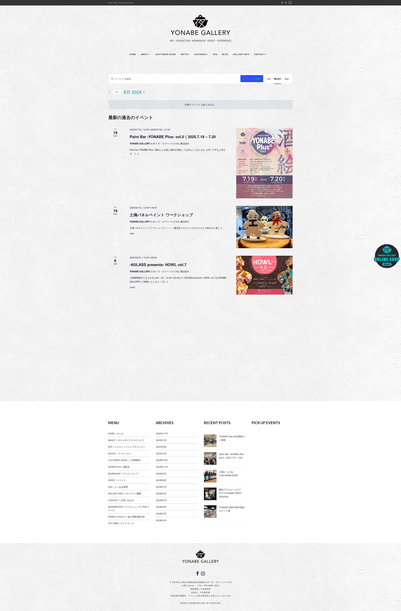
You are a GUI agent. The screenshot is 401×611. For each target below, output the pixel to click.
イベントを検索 (252, 78)
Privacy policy (126, 3)
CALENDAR (200, 54)
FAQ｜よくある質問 (118, 486)
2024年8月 (161, 480)
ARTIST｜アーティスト (119, 453)
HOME (132, 54)
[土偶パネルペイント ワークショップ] (264, 227)
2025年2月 (161, 453)
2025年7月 (161, 440)
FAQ (215, 54)
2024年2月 (161, 520)
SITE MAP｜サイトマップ (121, 523)
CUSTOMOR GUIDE (165, 54)
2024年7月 (161, 486)
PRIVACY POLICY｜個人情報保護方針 (126, 516)
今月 (117, 91)
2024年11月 (162, 466)
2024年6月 (161, 493)
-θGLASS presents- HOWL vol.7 (158, 264)
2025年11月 (162, 433)
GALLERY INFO (241, 54)
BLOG (225, 54)
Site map (112, 3)
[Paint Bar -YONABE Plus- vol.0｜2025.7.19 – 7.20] (264, 163)
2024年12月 (162, 460)
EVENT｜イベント (117, 480)
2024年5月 (161, 500)
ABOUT (145, 54)
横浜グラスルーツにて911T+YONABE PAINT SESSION (230, 493)
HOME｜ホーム (115, 433)
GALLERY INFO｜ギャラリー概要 (124, 493)
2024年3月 (161, 513)
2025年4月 (161, 446)
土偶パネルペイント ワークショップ (161, 214)
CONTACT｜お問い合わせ (121, 500)
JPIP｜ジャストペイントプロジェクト (126, 446)
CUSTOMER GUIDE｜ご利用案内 (124, 460)
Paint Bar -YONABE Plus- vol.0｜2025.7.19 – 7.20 (173, 136)
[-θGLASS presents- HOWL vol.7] (264, 275)
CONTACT (259, 54)
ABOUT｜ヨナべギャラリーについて (126, 440)
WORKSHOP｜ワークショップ (123, 473)
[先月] (109, 92)
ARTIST (185, 54)
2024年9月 (161, 473)
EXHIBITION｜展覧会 (119, 466)
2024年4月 (161, 506)
